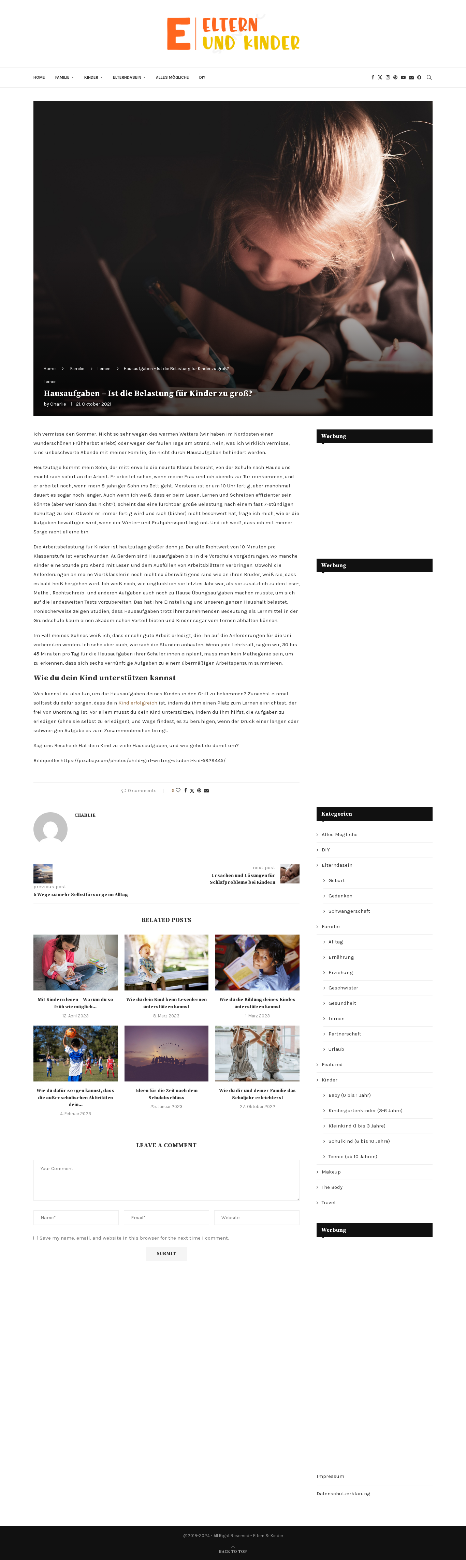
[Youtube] (403, 77)
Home (39, 77)
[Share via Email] (206, 790)
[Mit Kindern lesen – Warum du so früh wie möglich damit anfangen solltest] (75, 962)
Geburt (337, 880)
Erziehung (341, 972)
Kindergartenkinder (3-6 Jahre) (366, 1110)
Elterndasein (127, 77)
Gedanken (340, 896)
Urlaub (336, 1049)
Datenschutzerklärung (343, 1493)
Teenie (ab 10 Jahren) (353, 1156)
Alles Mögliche (172, 77)
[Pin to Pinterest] (199, 790)
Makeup (331, 1172)
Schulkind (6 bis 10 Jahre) (359, 1141)
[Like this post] (178, 790)
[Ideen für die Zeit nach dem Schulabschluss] (167, 1053)
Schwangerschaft (349, 911)
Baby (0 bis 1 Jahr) (350, 1095)
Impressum (330, 1476)
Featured (332, 1064)
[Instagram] (388, 77)
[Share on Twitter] (192, 791)
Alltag (336, 942)
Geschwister (343, 988)
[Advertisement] (368, 496)
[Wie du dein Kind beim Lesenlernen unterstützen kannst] (167, 962)
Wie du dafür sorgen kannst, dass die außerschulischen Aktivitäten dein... (75, 1098)
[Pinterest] (395, 77)
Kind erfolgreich (137, 703)
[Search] (429, 77)
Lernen (104, 368)
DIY (202, 77)
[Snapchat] (419, 77)
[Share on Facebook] (185, 790)
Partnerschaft (345, 1034)
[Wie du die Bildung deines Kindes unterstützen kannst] (257, 962)
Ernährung (341, 957)
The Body (332, 1187)
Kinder (91, 77)
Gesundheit (342, 1003)
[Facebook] (373, 77)
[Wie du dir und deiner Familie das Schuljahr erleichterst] (257, 1053)
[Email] (411, 77)
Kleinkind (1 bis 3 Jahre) (357, 1126)
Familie (62, 77)
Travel (329, 1202)
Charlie (58, 404)
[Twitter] (380, 77)
